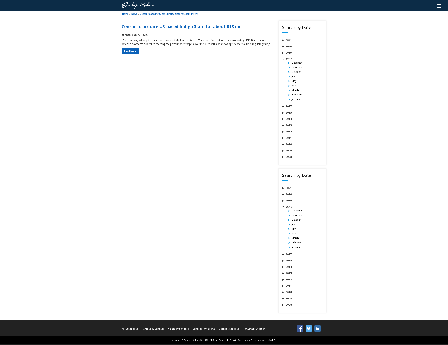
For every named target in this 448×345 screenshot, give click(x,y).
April (294, 85)
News (134, 13)
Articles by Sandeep (153, 328)
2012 (289, 131)
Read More (130, 51)
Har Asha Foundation (254, 328)
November (298, 67)
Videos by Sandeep (178, 328)
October (296, 71)
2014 (289, 119)
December (297, 62)
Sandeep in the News (204, 328)
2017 (289, 106)
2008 (289, 156)
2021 (289, 40)
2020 (289, 46)
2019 (289, 52)
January (296, 99)
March (295, 90)
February (297, 94)
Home (125, 13)
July (293, 76)
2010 (289, 144)
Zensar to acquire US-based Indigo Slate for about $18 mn (169, 13)
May (294, 81)
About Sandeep (130, 328)
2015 (289, 112)
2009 (289, 150)
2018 (289, 59)
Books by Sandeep (229, 328)
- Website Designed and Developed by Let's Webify (252, 340)
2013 (289, 125)
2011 (289, 137)
